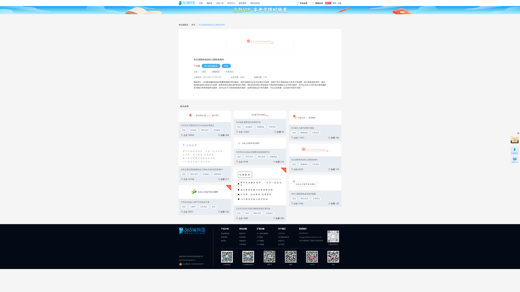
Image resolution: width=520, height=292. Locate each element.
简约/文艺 (205, 130)
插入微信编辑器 (211, 66)
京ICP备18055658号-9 (187, 260)
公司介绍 (281, 233)
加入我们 (281, 244)
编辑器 (209, 3)
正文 (239, 213)
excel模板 (260, 244)
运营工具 (220, 3)
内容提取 (242, 237)
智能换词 (242, 241)
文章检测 (242, 244)
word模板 (260, 241)
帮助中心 (281, 241)
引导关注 (229, 71)
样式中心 (231, 3)
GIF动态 (193, 130)
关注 (204, 71)
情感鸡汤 (215, 71)
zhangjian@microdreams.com (310, 237)
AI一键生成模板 (262, 233)
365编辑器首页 (283, 237)
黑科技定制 (255, 3)
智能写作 (242, 233)
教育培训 (217, 174)
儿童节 (193, 206)
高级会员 (319, 3)
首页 (201, 3)
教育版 (223, 241)
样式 (193, 24)
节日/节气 (249, 156)
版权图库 (242, 3)
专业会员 (303, 3)
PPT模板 (260, 237)
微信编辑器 (183, 24)
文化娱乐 (216, 130)
